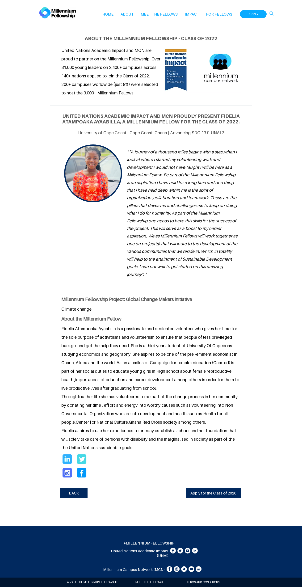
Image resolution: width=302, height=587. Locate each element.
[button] (127, 14)
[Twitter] (180, 550)
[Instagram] (177, 569)
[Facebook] (173, 550)
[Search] (272, 13)
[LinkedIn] (195, 550)
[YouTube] (187, 550)
